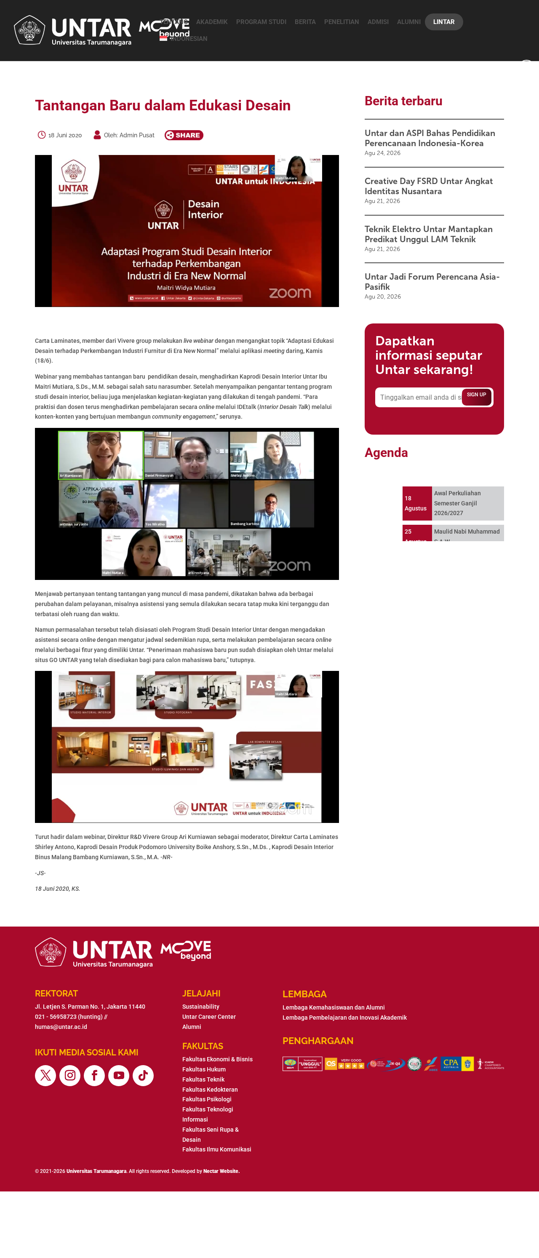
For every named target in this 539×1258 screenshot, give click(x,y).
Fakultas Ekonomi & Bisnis (217, 1059)
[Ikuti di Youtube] (118, 1075)
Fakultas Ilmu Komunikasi (216, 1149)
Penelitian (341, 22)
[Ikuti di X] (45, 1075)
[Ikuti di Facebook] (94, 1075)
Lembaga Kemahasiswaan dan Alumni (334, 1007)
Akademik (212, 22)
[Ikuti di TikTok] (143, 1075)
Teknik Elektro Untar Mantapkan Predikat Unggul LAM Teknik (429, 234)
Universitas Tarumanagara (96, 1171)
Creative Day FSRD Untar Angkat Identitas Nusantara (429, 186)
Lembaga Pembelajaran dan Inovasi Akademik (345, 1017)
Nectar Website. (221, 1171)
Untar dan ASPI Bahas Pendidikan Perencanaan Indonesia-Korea (430, 138)
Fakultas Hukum (204, 1069)
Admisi (378, 22)
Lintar (444, 22)
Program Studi (261, 22)
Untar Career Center (209, 1016)
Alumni (409, 22)
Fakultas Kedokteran (210, 1089)
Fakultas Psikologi (207, 1099)
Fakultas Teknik (203, 1079)
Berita (305, 22)
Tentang (174, 22)
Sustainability (200, 1006)
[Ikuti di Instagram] (69, 1075)
